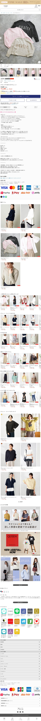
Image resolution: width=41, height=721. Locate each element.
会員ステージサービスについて (23, 615)
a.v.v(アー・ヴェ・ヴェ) (6, 12)
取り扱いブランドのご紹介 (29, 615)
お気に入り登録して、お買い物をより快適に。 (36, 625)
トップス (11, 12)
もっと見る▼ (20, 501)
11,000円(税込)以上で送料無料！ (23, 625)
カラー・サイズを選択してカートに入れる (21, 96)
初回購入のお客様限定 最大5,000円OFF (3, 615)
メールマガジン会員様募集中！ (16, 625)
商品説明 (5, 107)
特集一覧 (20, 585)
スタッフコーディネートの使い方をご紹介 (36, 615)
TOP (1, 12)
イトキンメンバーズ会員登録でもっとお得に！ (29, 625)
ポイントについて (17, 178)
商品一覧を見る (20, 602)
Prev (0, 38)
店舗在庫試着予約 (34, 100)
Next (40, 38)
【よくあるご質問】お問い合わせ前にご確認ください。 (3, 636)
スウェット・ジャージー (11, 81)
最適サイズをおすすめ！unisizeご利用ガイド (3, 625)
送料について (11, 178)
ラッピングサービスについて (16, 635)
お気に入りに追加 (13, 100)
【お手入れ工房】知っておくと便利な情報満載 (10, 636)
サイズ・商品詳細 (15, 107)
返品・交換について (4, 178)
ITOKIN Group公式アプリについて (10, 615)
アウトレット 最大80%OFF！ (10, 625)
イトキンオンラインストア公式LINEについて (17, 615)
